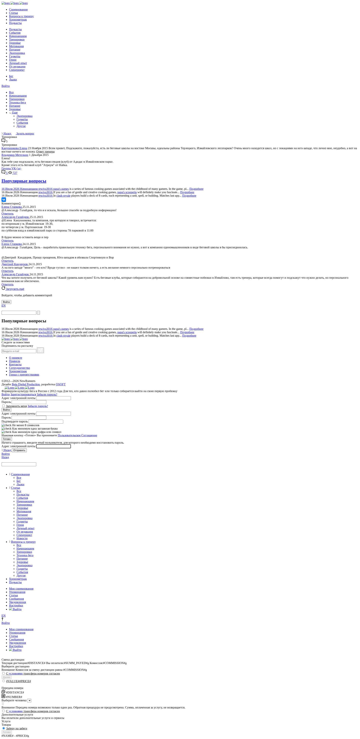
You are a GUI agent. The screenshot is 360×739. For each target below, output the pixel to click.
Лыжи (13, 79)
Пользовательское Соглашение (77, 435)
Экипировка (17, 53)
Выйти (17, 609)
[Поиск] (38, 313)
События (14, 32)
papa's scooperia (127, 192)
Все (11, 92)
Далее (6, 677)
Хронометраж (18, 19)
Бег (11, 76)
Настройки (16, 605)
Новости (22, 538)
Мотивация (16, 46)
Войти (6, 86)
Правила (14, 361)
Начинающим (18, 36)
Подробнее (196, 188)
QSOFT (61, 384)
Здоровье (15, 42)
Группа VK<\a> (11, 168)
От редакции (17, 66)
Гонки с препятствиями (24, 374)
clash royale (63, 195)
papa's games (61, 188)
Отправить (19, 450)
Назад (7, 133)
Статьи (13, 12)
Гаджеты (14, 56)
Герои (12, 59)
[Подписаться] (40, 350)
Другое (21, 126)
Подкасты (15, 23)
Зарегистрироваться (23, 394)
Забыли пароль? (47, 394)
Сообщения (16, 598)
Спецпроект (17, 69)
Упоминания (17, 592)
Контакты (15, 364)
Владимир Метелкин (15, 154)
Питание (14, 49)
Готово (6, 439)
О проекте (15, 357)
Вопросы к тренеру (21, 16)
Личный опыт (18, 63)
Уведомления (17, 602)
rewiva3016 (45, 188)
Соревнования (18, 9)
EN (4, 305)
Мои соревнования (21, 588)
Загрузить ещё (14, 289)
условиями (16, 673)
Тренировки (17, 39)
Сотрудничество (19, 367)
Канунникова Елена (14, 148)
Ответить (8, 213)
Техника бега (17, 102)
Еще (14, 112)
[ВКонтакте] (4, 199)
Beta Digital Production (26, 384)
